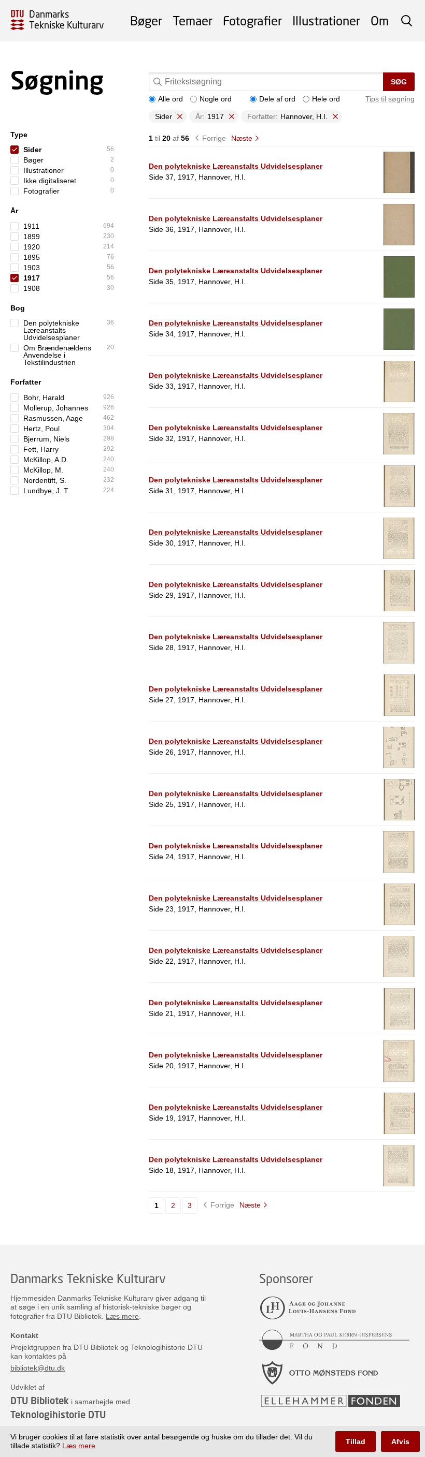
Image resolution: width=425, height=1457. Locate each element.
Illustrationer (326, 20)
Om (380, 20)
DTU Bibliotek (39, 1400)
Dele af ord (277, 99)
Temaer (192, 20)
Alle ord (170, 99)
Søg (399, 82)
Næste (241, 138)
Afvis (400, 1441)
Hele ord (326, 99)
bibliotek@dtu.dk (37, 1368)
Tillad (355, 1441)
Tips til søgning (390, 99)
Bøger (146, 20)
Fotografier (252, 20)
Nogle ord (216, 99)
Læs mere (122, 1316)
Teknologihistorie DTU (58, 1414)
